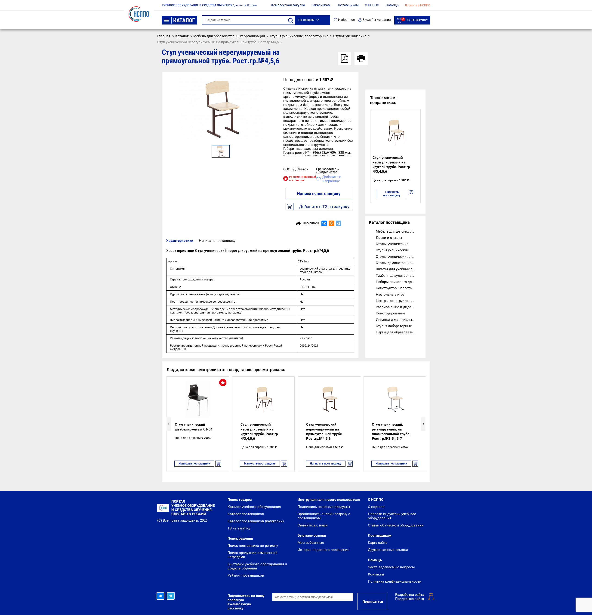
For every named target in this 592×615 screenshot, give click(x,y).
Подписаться (373, 601)
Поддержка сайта (409, 599)
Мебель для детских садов (398, 231)
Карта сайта (377, 543)
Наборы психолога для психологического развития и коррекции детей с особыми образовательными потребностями (399, 282)
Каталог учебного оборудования (254, 507)
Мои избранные (311, 543)
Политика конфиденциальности (394, 581)
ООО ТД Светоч (295, 169)
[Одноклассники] (331, 223)
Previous (168, 424)
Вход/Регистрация (377, 20)
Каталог (184, 20)
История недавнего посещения (323, 550)
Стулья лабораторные (394, 326)
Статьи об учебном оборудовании (396, 525)
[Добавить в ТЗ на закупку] (411, 193)
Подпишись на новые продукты (324, 507)
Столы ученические (392, 244)
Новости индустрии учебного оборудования (392, 516)
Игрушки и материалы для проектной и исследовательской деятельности (399, 320)
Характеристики (179, 241)
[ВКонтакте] (324, 223)
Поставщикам (347, 5)
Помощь (392, 5)
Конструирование (390, 313)
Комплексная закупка (288, 5)
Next (423, 424)
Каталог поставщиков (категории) (256, 521)
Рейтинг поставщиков (246, 575)
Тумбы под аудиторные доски (399, 276)
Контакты (376, 574)
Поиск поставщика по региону (253, 546)
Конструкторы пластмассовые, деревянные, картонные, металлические (399, 288)
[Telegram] (338, 223)
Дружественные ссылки (388, 550)
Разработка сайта (409, 595)
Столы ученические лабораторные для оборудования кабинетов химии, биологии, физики (399, 257)
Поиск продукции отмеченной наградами (253, 555)
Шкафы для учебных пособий (399, 269)
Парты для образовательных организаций (399, 332)
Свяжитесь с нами (313, 525)
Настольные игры (390, 294)
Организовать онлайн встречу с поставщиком (324, 516)
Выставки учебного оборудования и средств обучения (257, 566)
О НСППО (372, 5)
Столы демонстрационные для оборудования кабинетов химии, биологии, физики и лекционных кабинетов (399, 263)
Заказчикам (320, 5)
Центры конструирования (397, 301)
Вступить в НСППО (417, 5)
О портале (376, 507)
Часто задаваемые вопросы (391, 567)
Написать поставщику (318, 193)
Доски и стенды (389, 238)
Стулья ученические (392, 250)
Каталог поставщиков (246, 514)
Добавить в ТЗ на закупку (324, 206)
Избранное (346, 20)
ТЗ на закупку (415, 20)
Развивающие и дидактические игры (399, 307)
